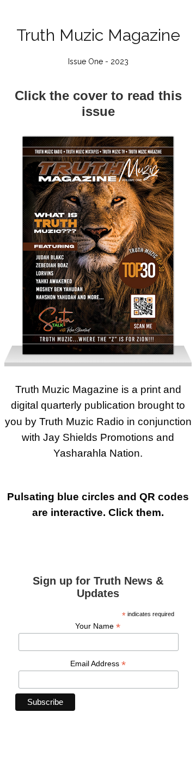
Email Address (98, 664)
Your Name (97, 626)
